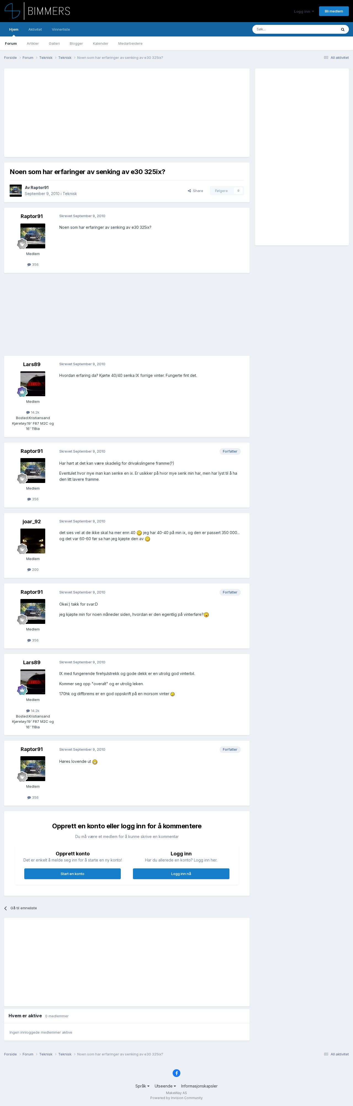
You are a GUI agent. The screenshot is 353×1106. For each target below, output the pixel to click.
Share (197, 190)
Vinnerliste (61, 29)
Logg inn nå (181, 873)
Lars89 (32, 364)
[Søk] (343, 29)
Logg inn (303, 11)
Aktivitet (35, 29)
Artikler (33, 43)
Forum (11, 43)
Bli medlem (334, 11)
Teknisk (70, 193)
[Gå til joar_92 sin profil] (32, 541)
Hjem (13, 29)
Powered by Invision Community (176, 1098)
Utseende (164, 1086)
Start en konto (72, 873)
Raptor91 (40, 187)
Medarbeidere (130, 43)
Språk (141, 1086)
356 (35, 264)
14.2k (34, 412)
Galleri (54, 43)
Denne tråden (318, 29)
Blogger (76, 43)
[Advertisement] (110, 112)
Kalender (100, 43)
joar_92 (32, 521)
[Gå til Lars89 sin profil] (32, 383)
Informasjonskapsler (199, 1086)
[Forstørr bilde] (139, 532)
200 (35, 569)
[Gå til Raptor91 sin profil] (16, 191)
